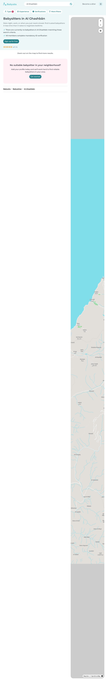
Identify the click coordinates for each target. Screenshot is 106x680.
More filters (56, 12)
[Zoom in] (101, 21)
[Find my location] (101, 31)
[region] (87, 347)
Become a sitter (89, 4)
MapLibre (86, 676)
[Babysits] (10, 4)
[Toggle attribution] (102, 676)
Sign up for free (11, 41)
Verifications (40, 12)
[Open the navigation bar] (101, 4)
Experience (24, 12)
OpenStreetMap (95, 676)
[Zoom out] (101, 25)
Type (10, 12)
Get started (35, 77)
